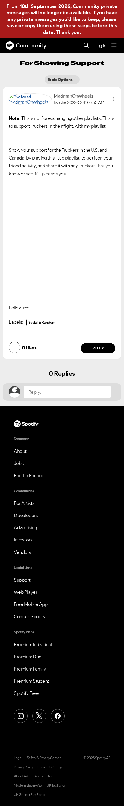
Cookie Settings (50, 767)
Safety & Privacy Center (44, 758)
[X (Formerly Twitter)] (39, 716)
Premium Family (30, 669)
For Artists (24, 503)
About (20, 451)
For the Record (28, 475)
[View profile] (30, 98)
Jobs (19, 463)
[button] (114, 99)
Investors (23, 539)
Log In (100, 45)
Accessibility (43, 776)
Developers (26, 515)
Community (31, 45)
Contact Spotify (30, 616)
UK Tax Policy (56, 785)
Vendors (22, 552)
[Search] (86, 45)
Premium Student (31, 681)
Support (22, 580)
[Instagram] (21, 716)
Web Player (25, 592)
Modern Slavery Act (28, 785)
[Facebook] (58, 716)
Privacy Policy (23, 767)
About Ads (22, 776)
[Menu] (114, 45)
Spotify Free (26, 693)
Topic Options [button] (60, 80)
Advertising (25, 527)
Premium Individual (33, 644)
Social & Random (41, 322)
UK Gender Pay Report (30, 794)
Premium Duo (28, 656)
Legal (18, 758)
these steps (77, 25)
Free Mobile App (31, 604)
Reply (98, 348)
